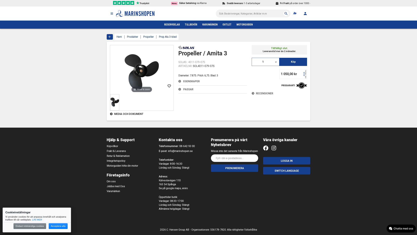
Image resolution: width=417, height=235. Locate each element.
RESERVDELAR (172, 24)
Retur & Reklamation (118, 155)
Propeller (148, 36)
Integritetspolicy (116, 160)
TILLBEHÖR (191, 24)
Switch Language (287, 170)
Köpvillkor (112, 146)
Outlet (227, 24)
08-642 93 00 (187, 146)
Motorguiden (245, 24)
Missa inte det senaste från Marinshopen (234, 151)
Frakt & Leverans (116, 151)
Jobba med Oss (116, 186)
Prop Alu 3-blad (168, 36)
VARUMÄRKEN (210, 24)
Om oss (111, 181)
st (276, 62)
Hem (119, 36)
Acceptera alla (58, 226)
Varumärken (113, 191)
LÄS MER (37, 219)
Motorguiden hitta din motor (122, 165)
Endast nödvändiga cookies (30, 226)
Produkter (132, 36)
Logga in (287, 160)
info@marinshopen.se (180, 151)
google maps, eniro (177, 188)
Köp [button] (293, 61)
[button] (111, 13)
